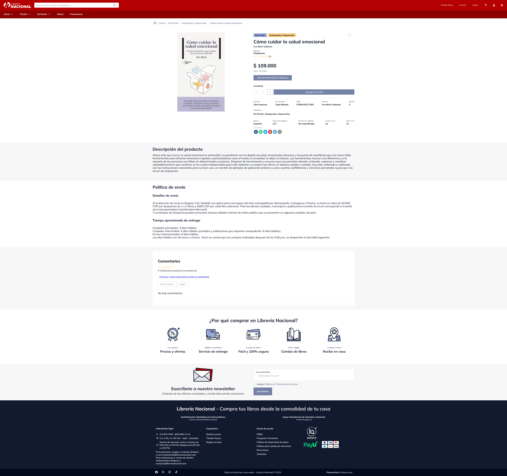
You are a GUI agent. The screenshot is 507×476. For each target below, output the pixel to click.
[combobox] (76, 5)
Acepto (277, 384)
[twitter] (265, 132)
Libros (162, 23)
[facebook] (256, 132)
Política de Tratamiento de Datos (281, 384)
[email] (280, 132)
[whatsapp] (261, 132)
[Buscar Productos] (115, 5)
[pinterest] (270, 132)
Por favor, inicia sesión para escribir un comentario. (184, 276)
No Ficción (173, 23)
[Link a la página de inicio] (155, 23)
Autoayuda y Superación (194, 23)
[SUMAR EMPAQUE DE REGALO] (272, 77)
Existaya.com (345, 472)
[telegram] (275, 132)
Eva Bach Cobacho (262, 46)
